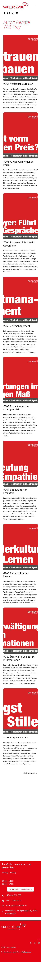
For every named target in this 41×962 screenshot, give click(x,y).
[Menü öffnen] (36, 5)
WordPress (27, 952)
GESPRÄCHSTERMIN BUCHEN (20, 889)
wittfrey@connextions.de (16, 905)
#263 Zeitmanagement (16, 326)
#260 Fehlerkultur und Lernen (16, 575)
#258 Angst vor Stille (15, 737)
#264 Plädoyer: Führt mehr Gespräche (19, 244)
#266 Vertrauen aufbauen (18, 83)
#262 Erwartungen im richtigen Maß (16, 408)
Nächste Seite (30, 773)
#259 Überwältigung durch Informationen (18, 658)
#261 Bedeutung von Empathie (15, 491)
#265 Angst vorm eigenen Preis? (18, 163)
